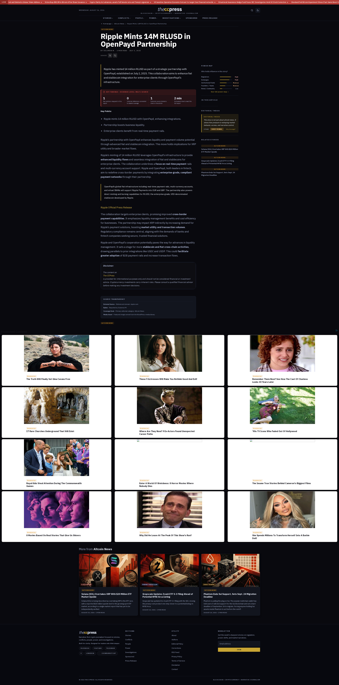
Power (153, 18)
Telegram (110, 648)
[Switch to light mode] (258, 10)
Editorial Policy (177, 644)
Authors (175, 640)
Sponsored (191, 18)
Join (239, 650)
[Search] (252, 10)
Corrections (176, 648)
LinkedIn (90, 653)
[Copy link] (115, 55)
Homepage (107, 24)
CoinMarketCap (109, 653)
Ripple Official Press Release (116, 207)
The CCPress (108, 275)
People (139, 18)
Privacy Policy (177, 656)
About (174, 635)
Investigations (171, 18)
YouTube (98, 648)
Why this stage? (230, 129)
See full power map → (220, 92)
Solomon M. (109, 51)
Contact (175, 669)
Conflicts (124, 18)
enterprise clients (148, 77)
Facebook (85, 648)
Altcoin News (119, 24)
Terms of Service (178, 661)
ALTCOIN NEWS (107, 29)
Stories (108, 18)
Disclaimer (176, 665)
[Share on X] (110, 55)
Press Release (210, 18)
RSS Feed (175, 652)
